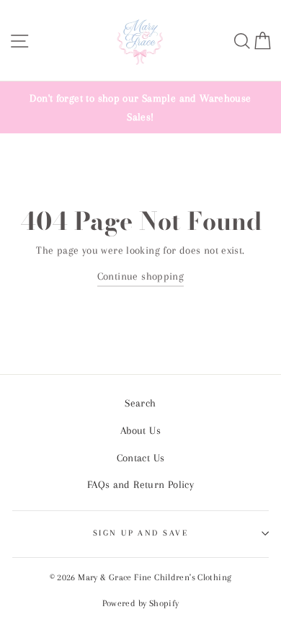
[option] (140, 107)
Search (140, 403)
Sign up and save (140, 533)
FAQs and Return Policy (140, 484)
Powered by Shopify (140, 603)
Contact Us (141, 457)
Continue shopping (140, 276)
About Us (140, 430)
